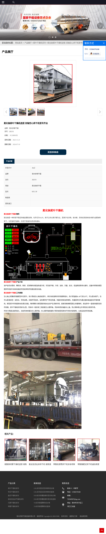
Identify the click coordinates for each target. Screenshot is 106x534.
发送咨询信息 (53, 152)
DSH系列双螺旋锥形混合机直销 (45, 499)
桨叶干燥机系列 (39, 43)
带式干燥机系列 (13, 492)
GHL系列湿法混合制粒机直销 (44, 492)
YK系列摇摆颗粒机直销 (42, 506)
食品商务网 (83, 516)
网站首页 (18, 43)
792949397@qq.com (73, 499)
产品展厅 (28, 43)
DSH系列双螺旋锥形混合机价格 (45, 496)
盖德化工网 (73, 516)
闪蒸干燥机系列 (13, 503)
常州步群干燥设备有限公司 (26, 516)
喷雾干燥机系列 (13, 506)
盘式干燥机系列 (13, 496)
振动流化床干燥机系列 (16, 499)
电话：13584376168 (73, 492)
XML (58, 516)
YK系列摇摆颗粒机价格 (42, 503)
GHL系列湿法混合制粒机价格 (44, 488)
